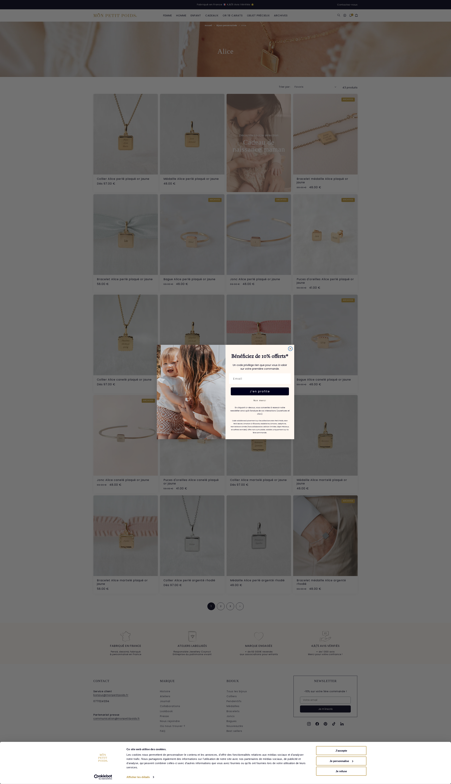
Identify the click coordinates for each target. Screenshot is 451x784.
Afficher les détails (138, 777)
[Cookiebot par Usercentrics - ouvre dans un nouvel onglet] (103, 777)
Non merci (260, 400)
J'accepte (341, 750)
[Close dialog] (290, 349)
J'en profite (260, 391)
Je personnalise (339, 760)
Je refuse (341, 771)
